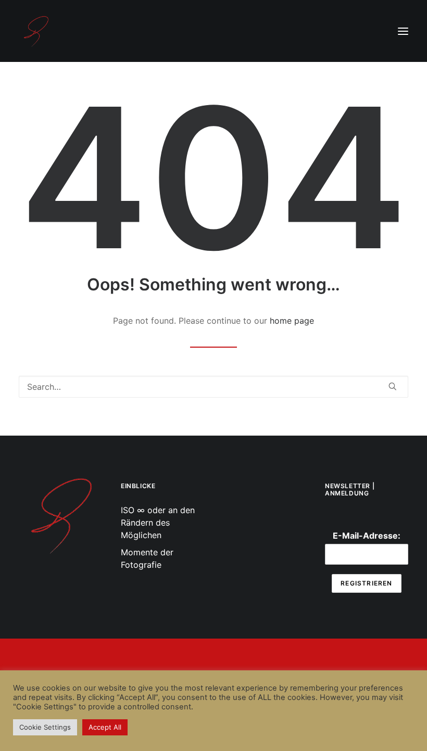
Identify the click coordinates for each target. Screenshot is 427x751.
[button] (403, 31)
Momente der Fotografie (147, 558)
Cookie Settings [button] (45, 727)
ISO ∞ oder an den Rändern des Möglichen (158, 522)
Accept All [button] (105, 727)
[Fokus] (60, 514)
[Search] (213, 387)
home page (292, 320)
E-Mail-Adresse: (366, 535)
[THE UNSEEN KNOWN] (36, 31)
